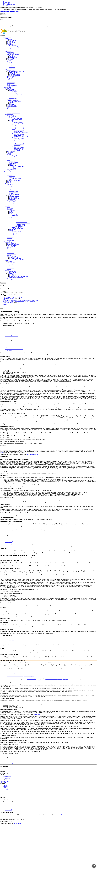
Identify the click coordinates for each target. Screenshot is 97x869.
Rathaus (6, 69)
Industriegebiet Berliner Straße (16, 277)
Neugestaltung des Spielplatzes (20, 95)
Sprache (2, 24)
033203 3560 (9, 538)
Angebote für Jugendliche (12, 100)
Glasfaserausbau (10, 268)
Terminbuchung (12, 56)
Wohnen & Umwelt (9, 250)
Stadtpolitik (7, 79)
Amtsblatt (9, 43)
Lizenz (1, 452)
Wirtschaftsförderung (11, 272)
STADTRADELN (14, 214)
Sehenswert (7, 206)
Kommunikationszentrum (14, 201)
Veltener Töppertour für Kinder (20, 219)
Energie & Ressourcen (11, 256)
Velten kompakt (12, 45)
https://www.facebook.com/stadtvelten (15, 673)
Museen (8, 207)
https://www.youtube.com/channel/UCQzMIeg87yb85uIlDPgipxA (20, 676)
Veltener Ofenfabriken (16, 227)
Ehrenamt (9, 153)
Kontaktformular (8, 350)
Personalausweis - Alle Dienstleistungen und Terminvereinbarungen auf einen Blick (20, 300)
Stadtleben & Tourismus (8, 171)
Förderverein (12, 199)
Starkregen (14, 168)
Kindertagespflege (13, 98)
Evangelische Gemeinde (17, 232)
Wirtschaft (7, 270)
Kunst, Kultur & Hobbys (14, 194)
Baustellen (9, 261)
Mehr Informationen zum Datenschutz (8, 27)
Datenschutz (5, 306)
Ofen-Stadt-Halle (13, 203)
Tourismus (9, 278)
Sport (10, 186)
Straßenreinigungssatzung (8, 298)
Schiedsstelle (10, 59)
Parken (8, 239)
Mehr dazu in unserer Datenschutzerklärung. (9, 11)
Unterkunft (9, 238)
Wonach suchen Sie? (4, 292)
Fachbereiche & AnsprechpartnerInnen (15, 71)
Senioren (7, 107)
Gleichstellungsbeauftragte (13, 78)
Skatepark (11, 102)
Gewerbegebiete (10, 273)
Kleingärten (11, 187)
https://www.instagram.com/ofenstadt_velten (17, 675)
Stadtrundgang (12, 217)
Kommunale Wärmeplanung (15, 258)
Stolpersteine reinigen (16, 178)
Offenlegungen (10, 152)
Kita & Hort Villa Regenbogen (18, 94)
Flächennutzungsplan (11, 243)
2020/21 (13, 141)
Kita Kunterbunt (15, 91)
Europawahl (11, 64)
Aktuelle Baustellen (11, 42)
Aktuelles (7, 38)
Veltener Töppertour (16, 218)
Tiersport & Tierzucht (13, 192)
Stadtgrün (9, 255)
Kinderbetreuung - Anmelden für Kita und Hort (12, 297)
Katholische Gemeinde (16, 231)
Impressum (5, 785)
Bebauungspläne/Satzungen (13, 244)
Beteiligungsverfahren (12, 151)
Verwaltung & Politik (7, 37)
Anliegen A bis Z (10, 53)
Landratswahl (12, 67)
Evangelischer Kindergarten (17, 97)
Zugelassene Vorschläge (17, 119)
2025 (13, 121)
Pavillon (11, 103)
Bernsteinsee (10, 208)
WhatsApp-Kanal (12, 40)
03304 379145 (7, 776)
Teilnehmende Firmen (14, 48)
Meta (39, 680)
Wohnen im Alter (10, 110)
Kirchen (11, 230)
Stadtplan (9, 181)
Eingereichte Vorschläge (17, 118)
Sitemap (4, 787)
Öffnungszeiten (10, 52)
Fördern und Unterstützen (14, 190)
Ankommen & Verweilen (10, 234)
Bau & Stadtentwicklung (14, 75)
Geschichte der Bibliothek (14, 198)
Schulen (9, 99)
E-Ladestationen (10, 240)
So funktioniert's (12, 116)
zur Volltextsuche (6, 5)
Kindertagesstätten (13, 90)
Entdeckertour (15, 215)
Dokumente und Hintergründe (18, 259)
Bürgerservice (8, 51)
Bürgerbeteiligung (9, 114)
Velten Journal (15, 46)
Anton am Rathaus (20, 221)
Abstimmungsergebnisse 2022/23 (21, 136)
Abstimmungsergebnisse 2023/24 (21, 132)
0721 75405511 (9, 640)
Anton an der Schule (20, 224)
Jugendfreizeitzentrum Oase (15, 101)
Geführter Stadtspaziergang (17, 228)
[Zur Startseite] (12, 34)
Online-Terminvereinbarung (13, 54)
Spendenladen (10, 159)
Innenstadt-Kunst (13, 233)
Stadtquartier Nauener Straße (13, 249)
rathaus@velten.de (10, 335)
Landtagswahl (12, 68)
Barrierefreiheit (6, 789)
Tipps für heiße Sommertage (18, 166)
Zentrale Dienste (12, 73)
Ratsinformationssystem (12, 81)
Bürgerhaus (11, 202)
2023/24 (13, 129)
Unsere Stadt (7, 172)
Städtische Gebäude (11, 58)
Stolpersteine (12, 177)
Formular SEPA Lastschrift (8, 302)
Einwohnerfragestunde (12, 86)
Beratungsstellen (10, 157)
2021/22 (13, 137)
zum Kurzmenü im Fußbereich (9, 4)
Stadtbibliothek (10, 195)
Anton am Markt (19, 226)
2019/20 (13, 146)
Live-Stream (9, 84)
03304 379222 (9, 332)
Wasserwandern (12, 229)
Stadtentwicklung (8, 242)
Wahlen (8, 61)
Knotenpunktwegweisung (17, 216)
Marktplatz (11, 212)
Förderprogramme (11, 246)
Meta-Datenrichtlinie (31, 679)
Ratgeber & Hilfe (8, 154)
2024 (13, 124)
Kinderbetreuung (10, 89)
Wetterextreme (12, 165)
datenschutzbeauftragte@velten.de (14, 349)
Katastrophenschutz (11, 169)
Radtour (11, 213)
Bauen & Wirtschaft (7, 241)
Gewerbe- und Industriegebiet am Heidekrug (18, 276)
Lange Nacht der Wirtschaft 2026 (14, 47)
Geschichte (9, 175)
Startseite (5, 22)
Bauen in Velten (10, 253)
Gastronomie (10, 237)
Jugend (10, 188)
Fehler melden (6, 788)
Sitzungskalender (10, 83)
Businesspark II (12, 275)
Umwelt (8, 160)
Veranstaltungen (10, 41)
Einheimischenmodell (11, 254)
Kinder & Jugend (8, 88)
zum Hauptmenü (6, 2)
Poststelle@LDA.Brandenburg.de (13, 541)
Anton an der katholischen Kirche (23, 223)
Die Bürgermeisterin (11, 70)
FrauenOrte (11, 179)
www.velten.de (49, 668)
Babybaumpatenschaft (12, 106)
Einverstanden (3, 14)
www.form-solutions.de (11, 643)
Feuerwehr (9, 182)
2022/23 (13, 133)
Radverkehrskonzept (13, 264)
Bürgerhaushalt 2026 (13, 117)
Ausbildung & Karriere (12, 76)
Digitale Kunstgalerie (11, 205)
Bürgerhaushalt (10, 115)
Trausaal (9, 60)
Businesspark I (12, 274)
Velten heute (10, 174)
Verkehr (6, 260)
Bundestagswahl (12, 62)
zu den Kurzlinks (6, 3)
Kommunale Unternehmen (12, 279)
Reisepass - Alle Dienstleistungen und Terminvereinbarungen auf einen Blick (19, 301)
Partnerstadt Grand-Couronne (13, 180)
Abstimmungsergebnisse (19, 140)
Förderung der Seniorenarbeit (13, 113)
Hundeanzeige (6, 299)
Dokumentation (17, 145)
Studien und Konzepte (12, 245)
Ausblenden (3, 13)
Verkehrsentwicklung (11, 263)
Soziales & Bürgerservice (14, 74)
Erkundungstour (10, 209)
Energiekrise (12, 170)
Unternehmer (12, 280)
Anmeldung (11, 55)
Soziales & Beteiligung (7, 87)
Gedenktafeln (12, 176)
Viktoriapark (12, 210)
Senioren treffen (10, 109)
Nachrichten (9, 39)
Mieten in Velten (10, 252)
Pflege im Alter (10, 112)
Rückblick (11, 120)
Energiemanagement (13, 257)
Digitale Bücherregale (14, 196)
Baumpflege (12, 161)
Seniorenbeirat (10, 108)
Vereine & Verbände (11, 185)
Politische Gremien (11, 82)
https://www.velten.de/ (11, 336)
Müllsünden (11, 164)
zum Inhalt (5, 1)
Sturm (13, 167)
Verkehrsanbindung (11, 236)
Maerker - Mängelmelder (12, 155)
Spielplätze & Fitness (11, 105)
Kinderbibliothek (10, 104)
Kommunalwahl (12, 66)
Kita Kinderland (15, 93)
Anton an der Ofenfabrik (21, 225)
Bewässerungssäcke (13, 162)
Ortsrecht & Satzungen (12, 85)
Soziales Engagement (13, 191)
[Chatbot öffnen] (94, 866)
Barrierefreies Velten (11, 156)
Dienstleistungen (13, 57)
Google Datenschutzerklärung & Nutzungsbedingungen (56, 679)
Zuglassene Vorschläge (18, 125)
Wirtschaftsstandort (11, 271)
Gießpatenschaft (12, 163)
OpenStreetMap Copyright (32, 454)
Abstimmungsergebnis (18, 149)
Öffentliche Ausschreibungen (13, 77)
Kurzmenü (5, 305)
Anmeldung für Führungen (14, 50)
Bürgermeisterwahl (13, 63)
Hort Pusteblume (15, 92)
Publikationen (10, 44)
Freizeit (6, 183)
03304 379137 (9, 347)
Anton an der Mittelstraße (21, 222)
